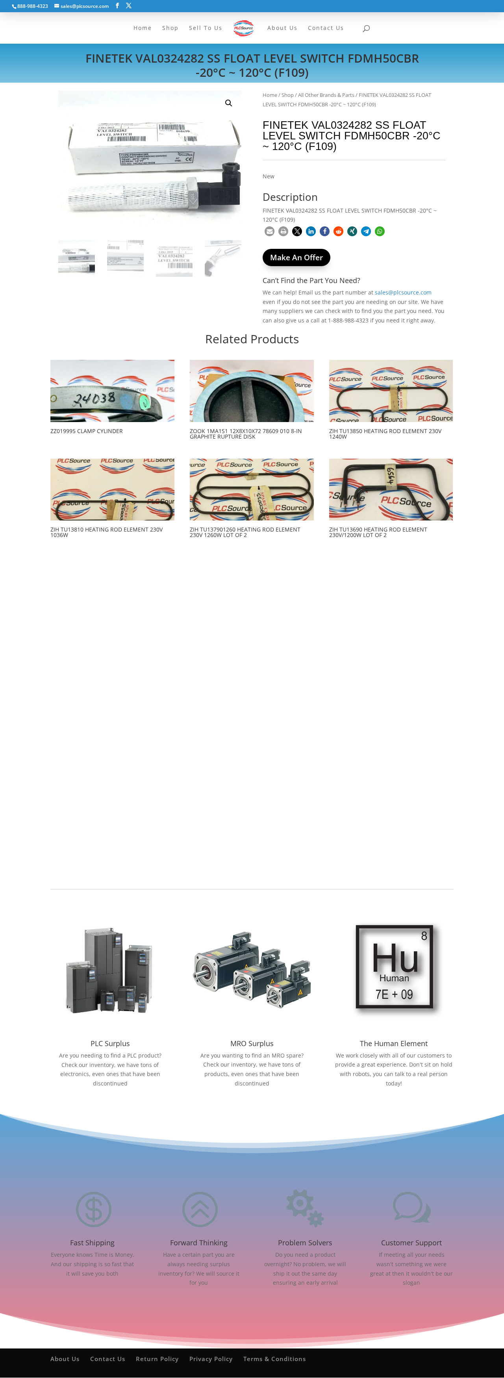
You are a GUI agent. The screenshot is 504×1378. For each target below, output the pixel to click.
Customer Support (411, 1242)
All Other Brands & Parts (326, 94)
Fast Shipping (92, 1242)
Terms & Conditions (274, 1359)
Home (270, 94)
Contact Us (107, 1359)
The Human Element (394, 1043)
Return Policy (157, 1359)
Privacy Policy (211, 1359)
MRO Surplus (252, 1043)
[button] (229, 103)
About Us (65, 1359)
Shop (288, 94)
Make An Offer (296, 257)
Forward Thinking (199, 1242)
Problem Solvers (305, 1242)
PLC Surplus (110, 1043)
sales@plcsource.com (403, 292)
